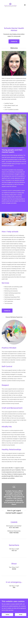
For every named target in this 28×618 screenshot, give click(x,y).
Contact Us (14, 41)
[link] (10, 5)
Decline (7, 614)
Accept (20, 614)
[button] (24, 4)
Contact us (7, 310)
